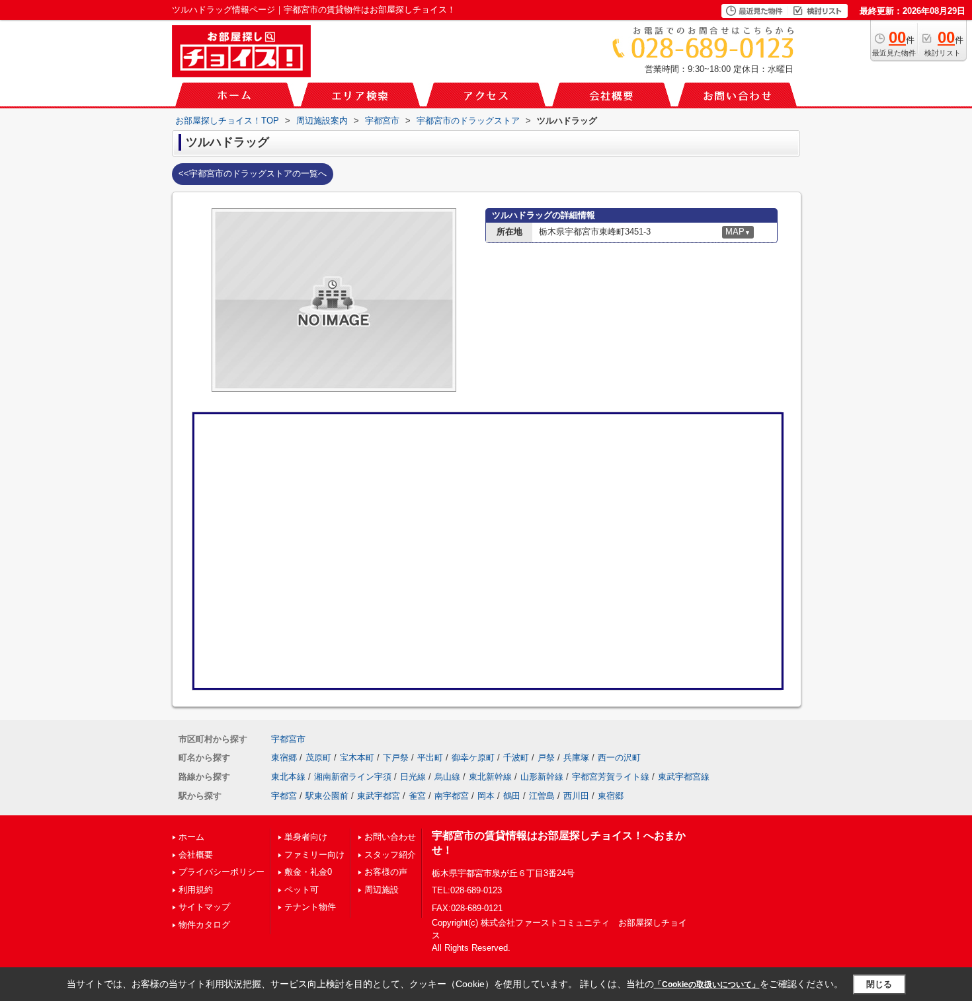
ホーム (191, 837)
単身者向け (305, 837)
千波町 (516, 757)
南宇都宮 (451, 796)
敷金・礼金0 (308, 872)
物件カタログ (204, 925)
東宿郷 (284, 757)
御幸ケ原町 (473, 757)
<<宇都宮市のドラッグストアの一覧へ (253, 173)
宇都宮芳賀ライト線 (610, 777)
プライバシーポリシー (221, 872)
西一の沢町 (619, 757)
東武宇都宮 (378, 796)
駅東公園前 (326, 796)
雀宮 (417, 796)
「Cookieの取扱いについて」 (707, 984)
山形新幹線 (541, 777)
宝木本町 (357, 757)
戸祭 (546, 757)
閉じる (879, 984)
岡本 (486, 796)
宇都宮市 (288, 739)
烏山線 (447, 777)
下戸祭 (396, 757)
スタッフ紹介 (390, 855)
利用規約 (196, 890)
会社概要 (196, 855)
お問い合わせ (390, 837)
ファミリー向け (314, 855)
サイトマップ (204, 907)
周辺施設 (381, 890)
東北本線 (288, 777)
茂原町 (318, 757)
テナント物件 (310, 907)
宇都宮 (284, 796)
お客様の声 (385, 872)
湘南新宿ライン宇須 (352, 777)
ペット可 (301, 890)
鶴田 (511, 796)
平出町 (430, 757)
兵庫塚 (576, 757)
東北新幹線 (490, 777)
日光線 (413, 777)
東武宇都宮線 (683, 777)
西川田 (576, 796)
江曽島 (542, 796)
